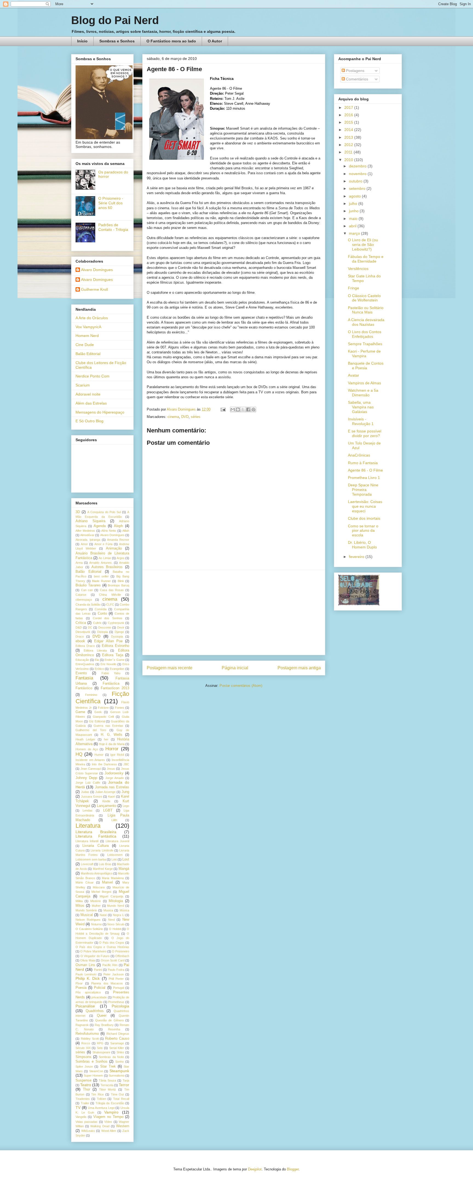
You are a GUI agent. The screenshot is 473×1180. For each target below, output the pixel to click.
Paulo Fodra (116, 969)
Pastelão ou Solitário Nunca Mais (365, 310)
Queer (101, 1016)
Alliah (125, 530)
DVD (185, 417)
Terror (124, 1085)
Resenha (114, 1029)
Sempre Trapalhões (365, 344)
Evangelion (117, 668)
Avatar (353, 375)
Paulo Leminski (86, 974)
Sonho (119, 1061)
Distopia (102, 631)
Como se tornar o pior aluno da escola (363, 530)
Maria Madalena (113, 878)
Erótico (99, 668)
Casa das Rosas (112, 590)
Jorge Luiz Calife (88, 782)
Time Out (117, 1094)
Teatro (85, 1085)
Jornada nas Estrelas (112, 787)
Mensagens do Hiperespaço (100, 412)
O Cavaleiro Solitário (89, 929)
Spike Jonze (84, 1066)
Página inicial (235, 667)
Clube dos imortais (364, 518)
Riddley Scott (90, 1038)
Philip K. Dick (88, 978)
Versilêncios (358, 268)
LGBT (108, 810)
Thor (86, 1089)
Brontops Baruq (118, 585)
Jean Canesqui (90, 768)
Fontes (119, 707)
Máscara (99, 887)
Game (80, 712)
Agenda (100, 526)
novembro (358, 174)
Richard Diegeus (117, 1033)
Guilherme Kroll (94, 289)
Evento (81, 673)
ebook (80, 641)
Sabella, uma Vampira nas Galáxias (361, 407)
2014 (349, 129)
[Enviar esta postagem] (223, 409)
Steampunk (119, 1071)
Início (82, 41)
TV (78, 1107)
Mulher (96, 905)
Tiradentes (83, 1098)
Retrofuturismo (87, 1034)
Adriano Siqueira (90, 521)
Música (124, 910)
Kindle (106, 801)
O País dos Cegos (111, 942)
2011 (349, 152)
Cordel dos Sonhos (108, 618)
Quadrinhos (95, 1011)
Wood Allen (108, 1130)
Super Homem (93, 1075)
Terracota (106, 1085)
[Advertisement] (234, 612)
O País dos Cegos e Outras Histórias (102, 947)
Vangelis (81, 1116)
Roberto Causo (117, 1039)
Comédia (100, 609)
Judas (85, 792)
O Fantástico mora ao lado (171, 41)
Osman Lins (85, 965)
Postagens (354, 70)
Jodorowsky (114, 773)
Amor (84, 544)
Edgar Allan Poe (108, 641)
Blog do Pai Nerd (115, 20)
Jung (125, 792)
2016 (349, 115)
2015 (349, 122)
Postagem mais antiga (299, 667)
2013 (349, 137)
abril (353, 226)
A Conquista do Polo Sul (104, 512)
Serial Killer (116, 1048)
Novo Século (115, 924)
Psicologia (120, 1006)
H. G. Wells (111, 735)
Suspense (83, 1080)
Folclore (103, 707)
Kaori (111, 796)
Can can (87, 590)
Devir (120, 627)
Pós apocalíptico (88, 992)
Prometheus (116, 1002)
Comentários (356, 79)
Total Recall (121, 1098)
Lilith (114, 820)
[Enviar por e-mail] (232, 409)
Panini (98, 969)
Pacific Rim (110, 965)
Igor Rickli (117, 754)
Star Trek (108, 1066)
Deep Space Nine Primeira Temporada (363, 489)
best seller (101, 576)
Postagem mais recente (169, 667)
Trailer (85, 1103)
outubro (356, 181)
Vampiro (111, 1112)
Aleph (118, 526)
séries (195, 417)
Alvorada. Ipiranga (88, 539)
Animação (114, 548)
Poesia (81, 988)
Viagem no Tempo (108, 1117)
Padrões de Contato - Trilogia (113, 227)
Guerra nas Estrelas (108, 725)
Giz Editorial (97, 721)
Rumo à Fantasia (363, 463)
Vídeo (108, 1121)
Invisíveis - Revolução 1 (361, 421)
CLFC (110, 604)
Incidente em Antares (90, 760)
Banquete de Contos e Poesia (365, 365)
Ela (97, 659)
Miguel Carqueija (111, 896)
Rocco (85, 1043)
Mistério (95, 901)
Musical (86, 915)
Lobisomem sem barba (91, 859)
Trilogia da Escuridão (110, 1103)
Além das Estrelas (91, 403)
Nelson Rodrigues (88, 919)
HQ (79, 754)
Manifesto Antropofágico (97, 873)
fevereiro (357, 556)
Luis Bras (105, 864)
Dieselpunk (83, 631)
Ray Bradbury (104, 1025)
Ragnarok (82, 1025)
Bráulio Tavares (88, 585)
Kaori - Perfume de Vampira (364, 353)
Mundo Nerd (115, 905)
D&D (79, 627)
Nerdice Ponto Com (92, 376)
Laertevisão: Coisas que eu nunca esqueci (365, 506)
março (355, 233)
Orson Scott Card (113, 960)
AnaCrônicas (359, 455)
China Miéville (110, 594)
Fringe (353, 288)
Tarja (126, 1080)
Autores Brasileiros (107, 567)
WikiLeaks (88, 1130)
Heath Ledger (85, 739)
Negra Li (118, 915)
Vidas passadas (86, 1121)
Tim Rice (97, 1094)
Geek (98, 712)
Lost (125, 859)
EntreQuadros (85, 664)
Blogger (293, 1169)
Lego (126, 805)
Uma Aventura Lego (101, 1107)
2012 (349, 145)
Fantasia (84, 678)
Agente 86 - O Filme (365, 470)
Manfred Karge (103, 868)
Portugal (118, 987)
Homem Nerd (87, 335)
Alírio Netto (108, 530)
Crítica (81, 623)
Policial (99, 988)
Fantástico (84, 688)
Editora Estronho (115, 646)
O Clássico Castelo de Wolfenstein (364, 298)
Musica (108, 910)
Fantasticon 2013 (115, 688)
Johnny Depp (86, 778)
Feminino (91, 694)
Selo (100, 1048)
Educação (82, 659)
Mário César (85, 882)
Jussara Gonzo (91, 796)
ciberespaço (84, 599)
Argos (121, 558)
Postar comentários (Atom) (241, 686)
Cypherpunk (116, 622)
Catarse (81, 594)
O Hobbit (115, 929)
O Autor (215, 41)
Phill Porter (116, 978)
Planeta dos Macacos (107, 983)
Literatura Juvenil (117, 841)
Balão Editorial (88, 353)
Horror (112, 748)
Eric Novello (108, 664)
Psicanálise (85, 1006)
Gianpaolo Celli (103, 716)
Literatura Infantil (87, 841)
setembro (358, 188)
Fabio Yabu (111, 673)
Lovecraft (87, 864)
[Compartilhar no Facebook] (248, 409)
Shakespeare (101, 1052)
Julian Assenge (105, 792)
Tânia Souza (107, 1080)
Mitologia (116, 901)
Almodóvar (87, 535)
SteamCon (96, 1071)
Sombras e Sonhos (117, 41)
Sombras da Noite (111, 1057)
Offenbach (122, 956)
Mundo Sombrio (86, 910)
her (106, 739)
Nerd (111, 919)
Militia (79, 901)
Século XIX (83, 1048)
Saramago (117, 1043)
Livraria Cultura (95, 846)
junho (354, 211)
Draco (80, 636)
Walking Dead (99, 1126)
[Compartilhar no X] (243, 409)
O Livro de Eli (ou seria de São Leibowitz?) (363, 244)
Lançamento (106, 806)
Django (119, 631)
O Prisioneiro (120, 951)
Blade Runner (101, 581)
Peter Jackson (113, 974)
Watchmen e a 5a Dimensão (363, 392)
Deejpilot (255, 1169)
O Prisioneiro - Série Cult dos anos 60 (110, 203)
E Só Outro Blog (89, 421)
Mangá (124, 869)
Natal (103, 915)
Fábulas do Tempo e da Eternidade (365, 258)
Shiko (120, 1052)
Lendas (88, 810)
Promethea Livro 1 (364, 477)
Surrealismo (117, 1075)
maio (354, 218)
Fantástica (111, 683)
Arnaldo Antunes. (100, 562)
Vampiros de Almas (364, 383)
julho (353, 203)
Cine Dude (85, 344)
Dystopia (117, 636)
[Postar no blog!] (238, 409)
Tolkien (101, 1098)
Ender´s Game (115, 659)
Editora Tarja (112, 655)
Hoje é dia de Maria (112, 744)
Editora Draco (85, 645)
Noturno (96, 924)
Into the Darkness (104, 764)
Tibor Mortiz (107, 1089)
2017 (349, 107)
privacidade (99, 997)
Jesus (111, 768)
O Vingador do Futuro (95, 956)
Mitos (80, 906)
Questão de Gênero (109, 1020)
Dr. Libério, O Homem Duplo (362, 544)
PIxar (79, 983)
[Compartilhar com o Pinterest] (253, 409)
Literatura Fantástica (96, 836)
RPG (100, 1043)
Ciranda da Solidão (88, 604)
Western (122, 1126)
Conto (102, 613)
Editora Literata (95, 650)
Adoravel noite (88, 394)
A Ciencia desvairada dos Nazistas (366, 322)
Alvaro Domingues (97, 270)
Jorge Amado (114, 778)
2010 (349, 160)
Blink (121, 581)
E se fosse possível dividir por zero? (364, 433)
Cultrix (97, 622)
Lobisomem (115, 854)
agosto (355, 196)
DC (90, 627)
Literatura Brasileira (96, 832)
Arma (79, 562)
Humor (98, 754)
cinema (173, 417)
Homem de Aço (87, 749)
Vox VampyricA (88, 327)
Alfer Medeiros (85, 530)
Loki (114, 859)
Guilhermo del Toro (91, 730)
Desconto (104, 627)
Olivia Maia (87, 960)
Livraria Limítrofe (102, 850)
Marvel (107, 882)
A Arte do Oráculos (92, 318)
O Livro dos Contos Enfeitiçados (364, 334)
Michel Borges (101, 891)
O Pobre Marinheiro (93, 951)
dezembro (358, 166)
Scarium (83, 385)
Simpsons (83, 1057)
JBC (126, 764)
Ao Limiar (105, 558)
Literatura (88, 825)
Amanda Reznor (118, 539)
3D (78, 512)
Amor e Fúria (103, 544)
